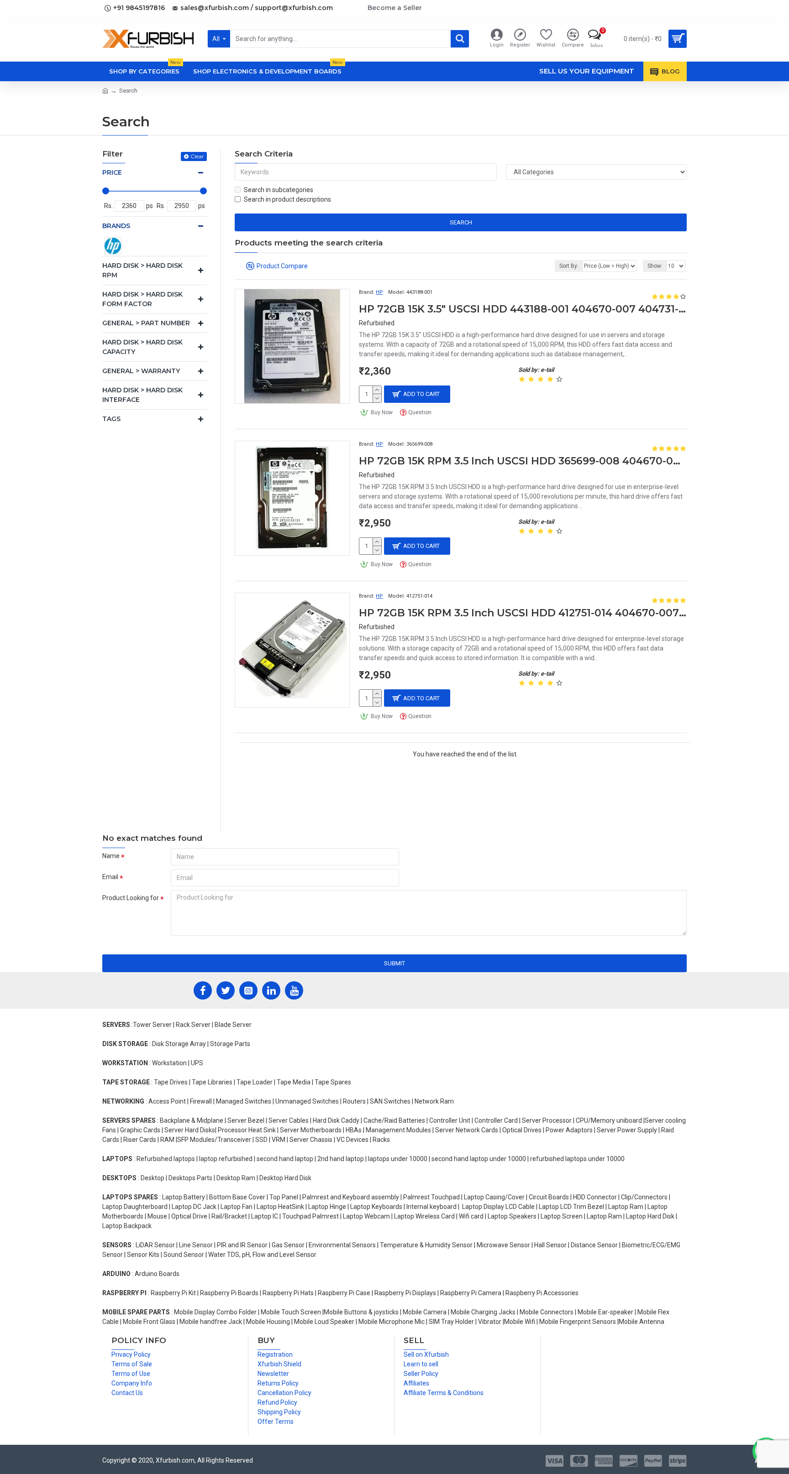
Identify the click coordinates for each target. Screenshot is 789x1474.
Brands (116, 226)
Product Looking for (130, 897)
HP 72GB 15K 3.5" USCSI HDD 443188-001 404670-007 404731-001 (523, 309)
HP (379, 292)
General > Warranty (141, 371)
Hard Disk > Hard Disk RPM (142, 270)
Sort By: (569, 266)
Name (111, 855)
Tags (111, 419)
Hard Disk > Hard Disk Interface (142, 395)
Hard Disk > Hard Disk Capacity (142, 347)
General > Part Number (146, 323)
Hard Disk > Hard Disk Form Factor (142, 299)
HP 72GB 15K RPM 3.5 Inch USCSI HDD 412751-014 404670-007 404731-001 (523, 613)
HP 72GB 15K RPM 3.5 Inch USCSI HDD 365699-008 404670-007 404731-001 (523, 461)
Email (110, 876)
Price (112, 172)
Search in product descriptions (287, 199)
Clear (197, 156)
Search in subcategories (278, 189)
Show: (655, 266)
